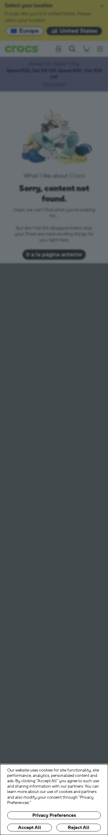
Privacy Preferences (54, 815)
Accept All (29, 828)
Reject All (78, 828)
